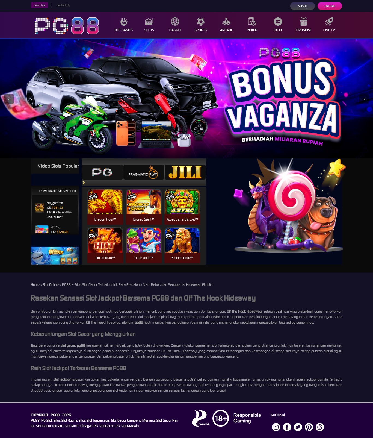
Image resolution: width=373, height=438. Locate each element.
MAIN (105, 207)
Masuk (302, 6)
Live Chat (39, 5)
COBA (105, 195)
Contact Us (63, 5)
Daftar (330, 6)
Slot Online (51, 284)
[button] (9, 99)
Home (35, 284)
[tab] (102, 172)
